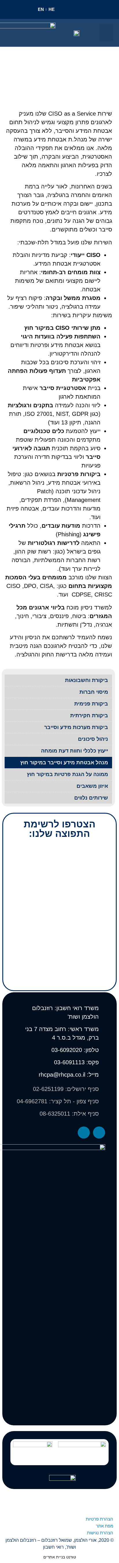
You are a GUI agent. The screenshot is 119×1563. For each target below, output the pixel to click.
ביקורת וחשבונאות (86, 680)
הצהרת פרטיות (99, 1519)
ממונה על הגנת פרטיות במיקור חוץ (67, 774)
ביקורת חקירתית (89, 715)
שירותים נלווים (91, 798)
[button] (106, 33)
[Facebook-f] (99, 1133)
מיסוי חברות (93, 692)
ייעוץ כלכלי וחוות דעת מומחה (74, 751)
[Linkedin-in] (84, 1133)
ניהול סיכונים (93, 739)
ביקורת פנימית (91, 704)
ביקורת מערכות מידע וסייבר (76, 727)
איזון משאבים (92, 786)
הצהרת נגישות (100, 1532)
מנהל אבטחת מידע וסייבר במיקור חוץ (64, 762)
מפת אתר (104, 1525)
